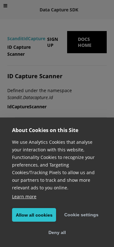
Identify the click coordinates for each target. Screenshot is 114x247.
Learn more (24, 196)
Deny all (57, 232)
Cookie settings (81, 214)
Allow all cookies (34, 215)
